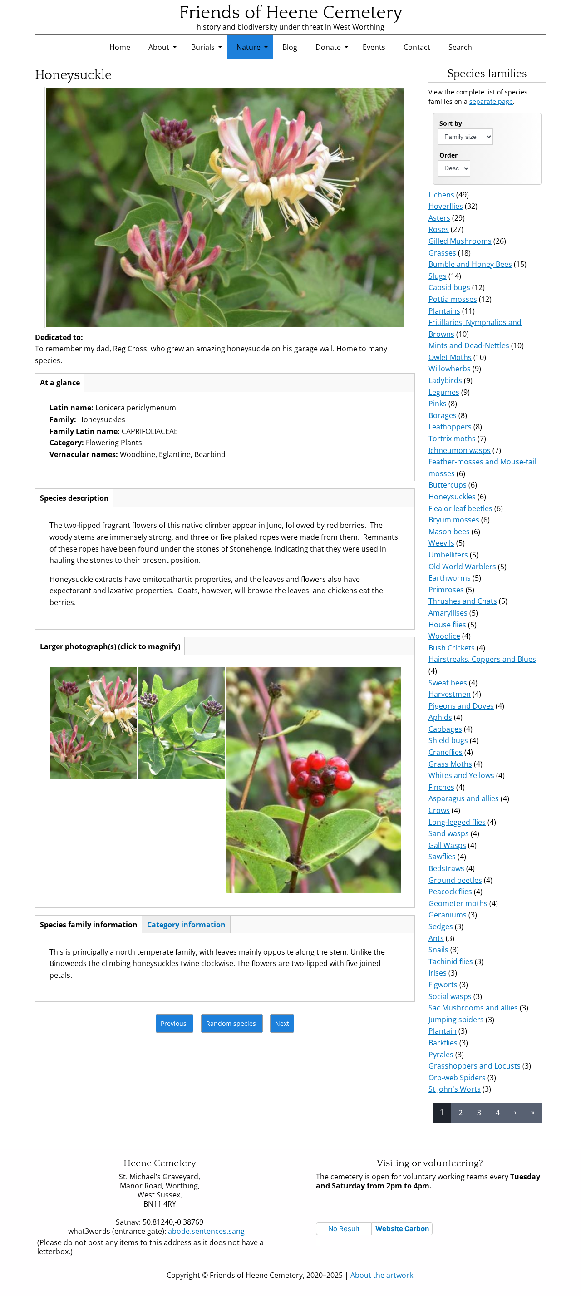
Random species (231, 1023)
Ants (436, 938)
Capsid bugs (449, 287)
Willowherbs (449, 369)
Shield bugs (448, 740)
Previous (174, 1023)
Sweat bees (447, 683)
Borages (442, 415)
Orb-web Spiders (457, 1078)
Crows (439, 810)
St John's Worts (454, 1089)
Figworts (443, 985)
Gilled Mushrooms (460, 241)
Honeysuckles (452, 497)
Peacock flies (450, 892)
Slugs (437, 276)
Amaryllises (448, 613)
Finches (441, 787)
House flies (447, 625)
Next (282, 1023)
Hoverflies (445, 206)
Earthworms (449, 578)
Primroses (446, 590)
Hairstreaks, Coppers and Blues (482, 659)
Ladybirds (445, 380)
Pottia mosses (452, 299)
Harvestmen (449, 694)
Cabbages (445, 729)
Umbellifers (448, 555)
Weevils (441, 543)
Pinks (437, 404)
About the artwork (381, 1275)
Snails (438, 950)
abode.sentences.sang (209, 1231)
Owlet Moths (450, 357)
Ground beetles (455, 880)
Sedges (440, 926)
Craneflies (445, 752)
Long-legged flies (457, 822)
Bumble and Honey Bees (470, 264)
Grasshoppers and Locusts (474, 1066)
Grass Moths (450, 764)
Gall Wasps (447, 845)
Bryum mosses (453, 520)
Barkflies (443, 1043)
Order (448, 155)
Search (460, 47)
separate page (491, 101)
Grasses (442, 253)
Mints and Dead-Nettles (468, 345)
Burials (203, 47)
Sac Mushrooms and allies (473, 1008)
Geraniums (447, 915)
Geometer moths (457, 903)
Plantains (444, 311)
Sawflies (442, 857)
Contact (417, 47)
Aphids (440, 717)
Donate (328, 47)
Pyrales (440, 1054)
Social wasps (450, 996)
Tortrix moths (452, 438)
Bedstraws (446, 868)
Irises (437, 973)
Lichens (441, 195)
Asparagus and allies (463, 798)
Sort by (450, 123)
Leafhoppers (450, 427)
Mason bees (449, 532)
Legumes (443, 392)
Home (119, 47)
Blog (289, 47)
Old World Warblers (462, 567)
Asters (439, 218)
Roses (438, 229)
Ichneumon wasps (459, 450)
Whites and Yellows (461, 775)
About (158, 47)
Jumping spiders (456, 1020)
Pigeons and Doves (461, 706)
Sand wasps (448, 833)
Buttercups (447, 485)
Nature (248, 47)
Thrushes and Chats (462, 601)
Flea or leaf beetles (460, 508)
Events (374, 47)
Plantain (442, 1031)
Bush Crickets (451, 648)
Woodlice (444, 636)
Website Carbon (402, 1228)
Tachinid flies (450, 961)
